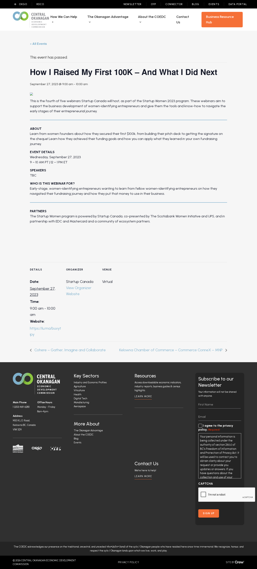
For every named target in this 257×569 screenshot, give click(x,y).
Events (214, 4)
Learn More (143, 396)
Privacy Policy (128, 562)
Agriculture (80, 386)
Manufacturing (81, 402)
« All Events (38, 43)
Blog (195, 4)
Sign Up (208, 513)
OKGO (23, 4)
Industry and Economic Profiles (90, 382)
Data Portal (238, 4)
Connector (174, 4)
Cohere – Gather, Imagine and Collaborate (69, 350)
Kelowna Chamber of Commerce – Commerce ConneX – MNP (171, 350)
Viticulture (79, 390)
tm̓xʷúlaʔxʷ (112, 546)
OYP (153, 4)
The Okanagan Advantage (88, 430)
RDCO (40, 4)
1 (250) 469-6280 (21, 407)
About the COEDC (84, 434)
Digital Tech (80, 398)
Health (77, 394)
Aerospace (80, 406)
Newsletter (133, 4)
